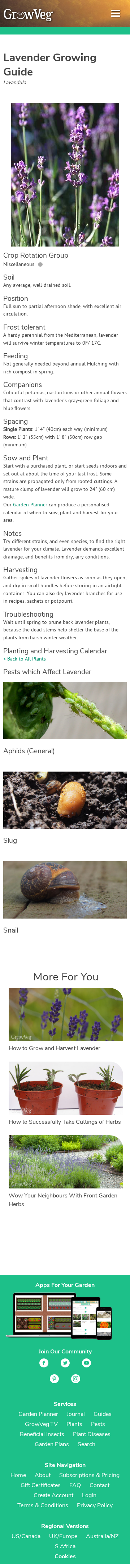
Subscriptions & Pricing (89, 1475)
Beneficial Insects (42, 1434)
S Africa (65, 1546)
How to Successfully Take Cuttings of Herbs (65, 1122)
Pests (98, 1424)
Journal (76, 1414)
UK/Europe (63, 1536)
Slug (10, 840)
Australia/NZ (102, 1536)
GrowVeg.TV (41, 1424)
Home (18, 1475)
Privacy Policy (95, 1505)
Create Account (53, 1495)
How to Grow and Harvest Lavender (54, 1048)
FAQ (75, 1485)
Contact (99, 1485)
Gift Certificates (41, 1485)
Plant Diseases (91, 1434)
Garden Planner (30, 505)
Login (89, 1495)
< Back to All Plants (24, 659)
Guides (103, 1414)
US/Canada (26, 1536)
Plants (74, 1424)
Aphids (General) (29, 751)
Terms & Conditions (42, 1505)
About (43, 1475)
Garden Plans (52, 1444)
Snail (10, 930)
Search (86, 1444)
